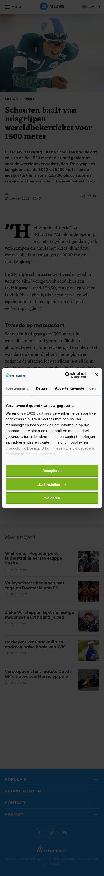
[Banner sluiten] (96, 375)
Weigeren (52, 498)
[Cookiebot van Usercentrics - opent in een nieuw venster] (65, 375)
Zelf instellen (49, 484)
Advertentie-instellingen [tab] (75, 388)
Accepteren (52, 470)
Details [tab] (42, 388)
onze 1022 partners (34, 413)
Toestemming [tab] (17, 388)
